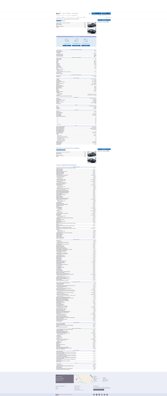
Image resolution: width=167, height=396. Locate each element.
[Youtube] (102, 394)
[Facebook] (94, 394)
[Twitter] (96, 394)
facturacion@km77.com (106, 379)
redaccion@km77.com (96, 378)
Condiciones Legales (77, 388)
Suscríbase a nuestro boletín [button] (98, 389)
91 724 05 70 (62, 379)
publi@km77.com (95, 381)
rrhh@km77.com (105, 381)
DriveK (56, 389)
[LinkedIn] (99, 394)
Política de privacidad (77, 389)
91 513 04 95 (60, 380)
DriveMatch (57, 388)
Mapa (63, 378)
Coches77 (57, 387)
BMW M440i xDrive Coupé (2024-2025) (102, 22)
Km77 (58, 13)
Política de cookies (76, 387)
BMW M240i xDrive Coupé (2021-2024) (102, 21)
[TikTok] (107, 394)
